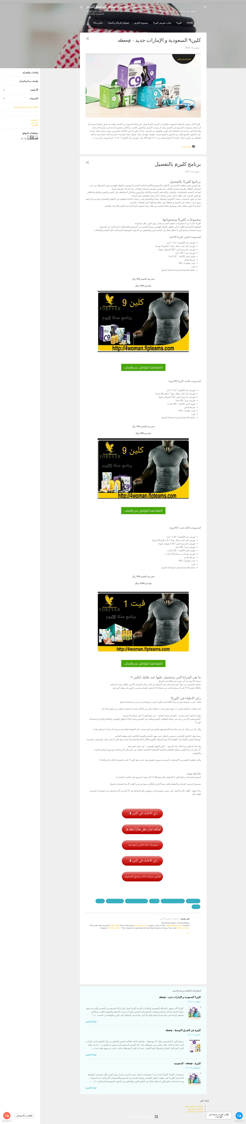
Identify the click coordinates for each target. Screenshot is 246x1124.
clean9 (196, 906)
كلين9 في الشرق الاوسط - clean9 (183, 1030)
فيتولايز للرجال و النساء (118, 23)
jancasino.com (140, 925)
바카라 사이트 (114, 928)
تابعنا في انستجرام (195, 1111)
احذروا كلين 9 (193, 901)
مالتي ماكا (98, 23)
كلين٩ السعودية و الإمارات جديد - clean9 (159, 40)
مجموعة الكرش (141, 23)
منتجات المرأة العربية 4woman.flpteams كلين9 (118, 6)
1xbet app (114, 925)
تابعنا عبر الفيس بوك (194, 1106)
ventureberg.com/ (174, 925)
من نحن (34, 122)
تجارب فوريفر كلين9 (162, 23)
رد (187, 932)
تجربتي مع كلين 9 (115, 901)
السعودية (154, 901)
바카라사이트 (183, 928)
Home (190, 23)
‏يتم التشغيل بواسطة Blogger (141, 1116)
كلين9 (179, 23)
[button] (87, 39)
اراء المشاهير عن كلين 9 (173, 901)
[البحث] (81, 7)
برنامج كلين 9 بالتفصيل (136, 901)
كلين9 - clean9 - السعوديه (187, 1063)
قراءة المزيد (91, 1021)
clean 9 (100, 901)
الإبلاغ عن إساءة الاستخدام (26, 107)
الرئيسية (34, 120)
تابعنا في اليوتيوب (195, 1109)
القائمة (35, 125)
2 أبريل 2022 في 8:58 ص (169, 919)
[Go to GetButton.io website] (239, 1121)
